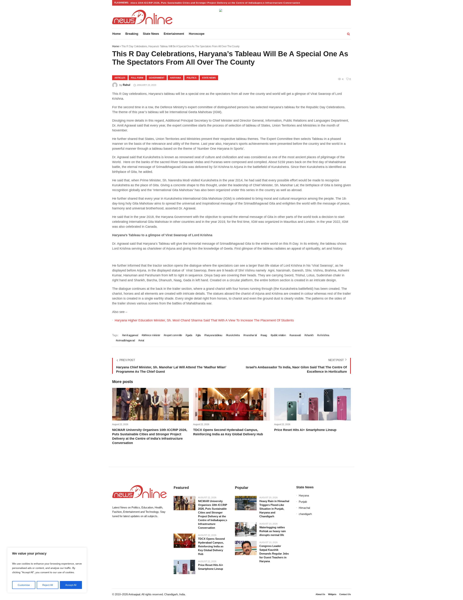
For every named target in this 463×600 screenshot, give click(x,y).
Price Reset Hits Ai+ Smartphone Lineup (305, 430)
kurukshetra (233, 335)
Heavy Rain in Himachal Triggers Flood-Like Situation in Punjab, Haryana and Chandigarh (274, 509)
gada (189, 335)
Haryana (175, 78)
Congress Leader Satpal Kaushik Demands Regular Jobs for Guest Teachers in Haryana (274, 553)
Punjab (303, 501)
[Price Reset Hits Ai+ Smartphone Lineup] (184, 567)
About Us (320, 594)
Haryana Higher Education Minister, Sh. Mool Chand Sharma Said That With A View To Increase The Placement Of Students (204, 320)
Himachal (304, 507)
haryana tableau (214, 335)
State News (209, 78)
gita (199, 335)
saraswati (296, 335)
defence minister (151, 335)
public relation (279, 335)
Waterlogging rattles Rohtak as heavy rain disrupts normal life (272, 531)
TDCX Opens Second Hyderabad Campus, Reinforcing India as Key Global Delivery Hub (211, 546)
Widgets (332, 594)
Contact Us (345, 594)
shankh (309, 335)
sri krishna (323, 335)
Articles (119, 78)
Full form (137, 78)
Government (156, 78)
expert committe (173, 335)
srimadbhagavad (126, 340)
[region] (47, 570)
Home (115, 46)
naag (264, 335)
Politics (191, 78)
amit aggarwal (130, 335)
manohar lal (251, 335)
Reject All (47, 585)
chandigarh (305, 513)
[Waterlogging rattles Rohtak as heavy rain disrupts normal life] (246, 529)
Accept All (70, 585)
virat (142, 340)
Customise (24, 585)
